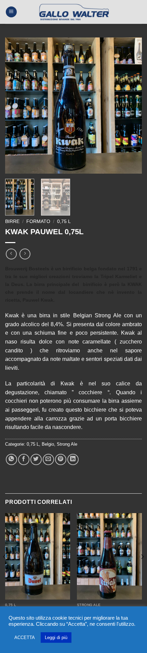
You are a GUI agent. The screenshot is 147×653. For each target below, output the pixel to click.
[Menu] (11, 12)
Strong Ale (67, 444)
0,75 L (64, 221)
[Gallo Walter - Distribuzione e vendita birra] (73, 12)
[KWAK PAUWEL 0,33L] (109, 556)
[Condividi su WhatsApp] (11, 459)
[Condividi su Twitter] (36, 459)
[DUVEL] (37, 556)
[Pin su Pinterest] (60, 459)
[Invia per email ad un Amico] (48, 459)
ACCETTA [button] (24, 637)
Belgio (48, 444)
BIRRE (12, 221)
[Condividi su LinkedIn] (73, 459)
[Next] (130, 105)
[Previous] (16, 105)
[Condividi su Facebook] (23, 459)
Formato (38, 221)
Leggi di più (56, 637)
